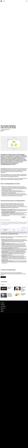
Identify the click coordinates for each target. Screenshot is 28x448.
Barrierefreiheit (4, 255)
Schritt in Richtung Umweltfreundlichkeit (9, 163)
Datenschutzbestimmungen (5, 224)
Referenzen (3, 308)
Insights (2, 311)
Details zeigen (24, 227)
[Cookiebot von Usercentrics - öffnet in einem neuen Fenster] (22, 217)
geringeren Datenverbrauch (20, 250)
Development (3, 306)
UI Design (2, 302)
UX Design (3, 304)
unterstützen (11, 176)
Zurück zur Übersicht (4, 281)
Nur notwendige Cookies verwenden (5, 230)
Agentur (2, 309)
